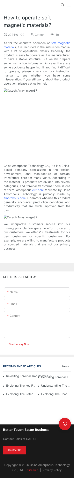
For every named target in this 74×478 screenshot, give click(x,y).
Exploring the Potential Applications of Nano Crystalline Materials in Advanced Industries (21, 394)
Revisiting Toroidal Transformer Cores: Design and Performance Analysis (29, 376)
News (65, 366)
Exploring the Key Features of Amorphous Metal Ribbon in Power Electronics (21, 385)
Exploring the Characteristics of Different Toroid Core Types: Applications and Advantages (56, 394)
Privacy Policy (52, 470)
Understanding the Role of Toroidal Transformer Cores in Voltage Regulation (56, 385)
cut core (38, 190)
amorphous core (15, 198)
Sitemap (32, 470)
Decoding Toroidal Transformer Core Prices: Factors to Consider (56, 377)
